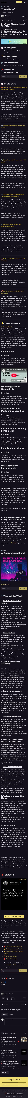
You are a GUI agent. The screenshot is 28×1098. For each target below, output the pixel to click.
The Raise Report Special (9, 1061)
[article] (14, 1042)
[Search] (25, 1033)
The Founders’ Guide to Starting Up (8, 1038)
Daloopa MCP (9, 632)
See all (4, 1072)
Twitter (15, 965)
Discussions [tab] (12, 1033)
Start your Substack (11, 1093)
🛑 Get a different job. (10, 959)
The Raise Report (6, 1050)
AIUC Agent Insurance (12, 767)
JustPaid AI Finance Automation (10, 663)
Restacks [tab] (11, 1014)
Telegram (14, 543)
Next (23, 1004)
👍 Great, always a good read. (13, 949)
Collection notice (22, 1091)
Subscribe (19, 2)
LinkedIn (8, 965)
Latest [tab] (6, 1033)
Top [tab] (3, 1033)
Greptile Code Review (12, 716)
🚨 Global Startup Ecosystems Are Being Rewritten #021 (10, 1063)
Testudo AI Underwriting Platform (12, 797)
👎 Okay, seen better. (10, 956)
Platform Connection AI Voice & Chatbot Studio (12, 740)
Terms (17, 1091)
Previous (6, 1004)
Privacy (13, 1091)
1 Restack (11, 993)
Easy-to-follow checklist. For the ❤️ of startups (10, 1041)
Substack (8, 1096)
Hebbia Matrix (9, 825)
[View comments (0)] (7, 20)
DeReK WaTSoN (8, 15)
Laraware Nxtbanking (12, 691)
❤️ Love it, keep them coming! (13, 946)
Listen (24, 16)
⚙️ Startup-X (5, 6)
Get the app (20, 1093)
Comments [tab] (4, 1014)
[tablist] (7, 1014)
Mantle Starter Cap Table (11, 601)
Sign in (25, 2)
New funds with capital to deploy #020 (9, 1052)
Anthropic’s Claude (6, 327)
